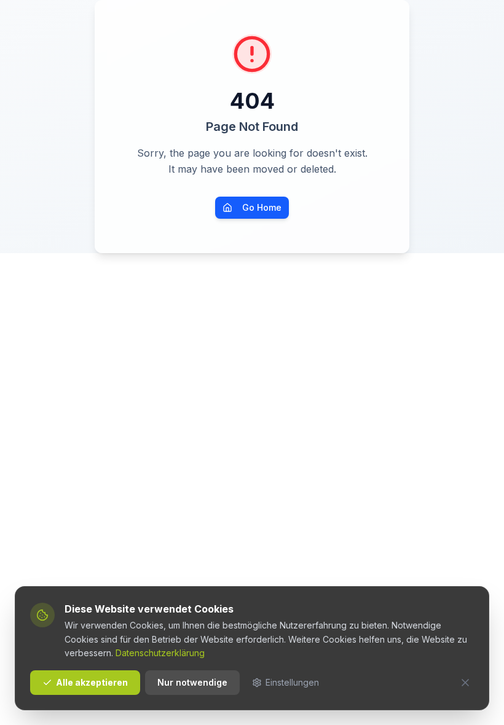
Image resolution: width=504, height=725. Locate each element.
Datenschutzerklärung (160, 653)
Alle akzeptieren (92, 682)
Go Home (262, 207)
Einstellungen (292, 682)
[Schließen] (465, 682)
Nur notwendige (192, 682)
